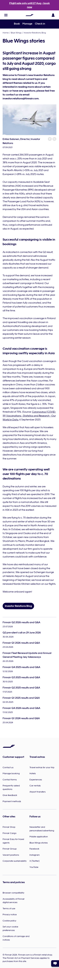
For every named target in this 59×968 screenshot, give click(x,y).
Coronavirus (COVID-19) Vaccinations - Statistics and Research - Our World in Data (29, 415)
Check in (40, 23)
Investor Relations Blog (35, 32)
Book (17, 23)
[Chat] (55, 963)
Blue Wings (16, 32)
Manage (27, 23)
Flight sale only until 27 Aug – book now (29, 5)
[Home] (29, 15)
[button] (6, 15)
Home (6, 32)
